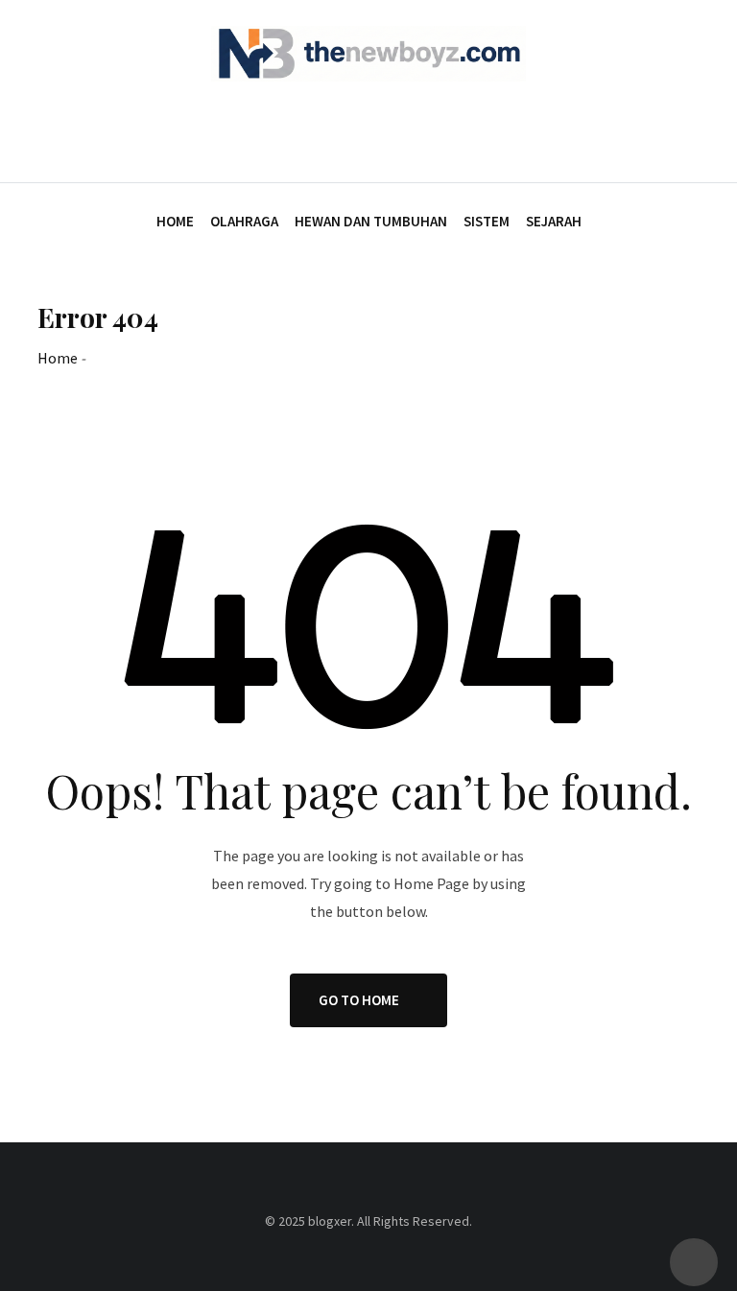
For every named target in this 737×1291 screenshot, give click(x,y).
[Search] (691, 129)
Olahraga (244, 221)
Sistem (487, 221)
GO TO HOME (359, 1000)
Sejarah (554, 221)
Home (175, 221)
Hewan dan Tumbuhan (371, 221)
